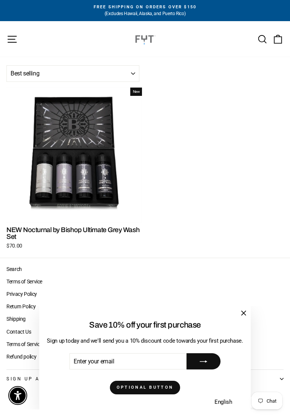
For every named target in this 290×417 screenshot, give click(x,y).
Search (14, 269)
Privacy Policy (21, 294)
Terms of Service (24, 282)
